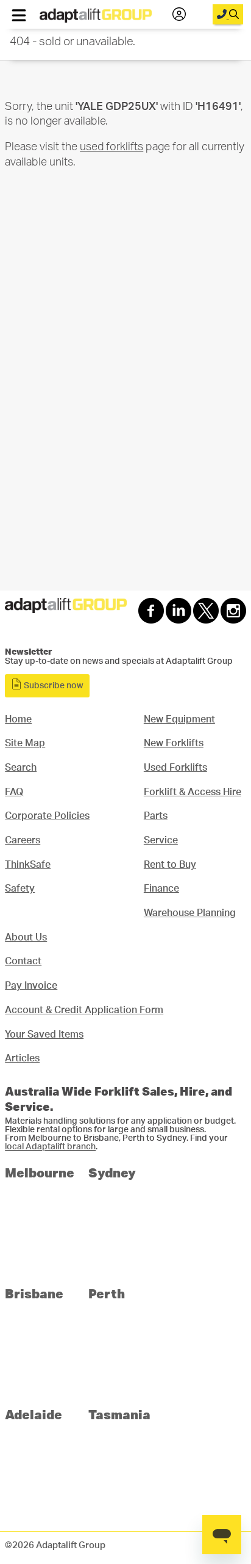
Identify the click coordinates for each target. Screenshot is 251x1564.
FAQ (14, 792)
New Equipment (179, 719)
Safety (20, 888)
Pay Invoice (31, 986)
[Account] (179, 14)
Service (161, 840)
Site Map (25, 743)
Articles (22, 1058)
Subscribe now (52, 686)
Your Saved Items (44, 1034)
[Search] (228, 14)
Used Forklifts (175, 768)
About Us (26, 937)
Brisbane (34, 1293)
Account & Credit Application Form (84, 1010)
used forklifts (111, 147)
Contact (23, 961)
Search (21, 768)
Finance (161, 888)
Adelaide (33, 1414)
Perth (106, 1293)
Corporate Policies (47, 816)
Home (18, 719)
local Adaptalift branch (50, 1147)
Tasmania (119, 1414)
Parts (156, 816)
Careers (22, 840)
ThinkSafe (28, 865)
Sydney (112, 1172)
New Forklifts (173, 743)
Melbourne (39, 1172)
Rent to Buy (170, 865)
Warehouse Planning (190, 913)
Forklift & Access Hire (192, 792)
